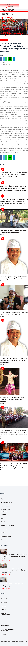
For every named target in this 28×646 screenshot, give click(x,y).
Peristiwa (5, 29)
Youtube (3, 609)
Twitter (3, 606)
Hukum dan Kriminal (8, 20)
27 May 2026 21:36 (5, 560)
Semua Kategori (7, 16)
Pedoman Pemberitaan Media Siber (7, 630)
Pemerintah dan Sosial (8, 27)
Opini (3, 24)
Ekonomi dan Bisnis (7, 18)
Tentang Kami (5, 625)
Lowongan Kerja (6, 35)
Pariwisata (5, 25)
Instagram (4, 602)
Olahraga (4, 23)
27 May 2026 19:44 (5, 574)
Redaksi (3, 634)
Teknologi (5, 32)
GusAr (3, 62)
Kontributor (19, 33)
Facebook (4, 599)
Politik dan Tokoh (7, 31)
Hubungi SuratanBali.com (8, 33)
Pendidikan (5, 28)
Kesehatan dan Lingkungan (11, 12)
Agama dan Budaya (7, 17)
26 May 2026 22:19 (5, 588)
